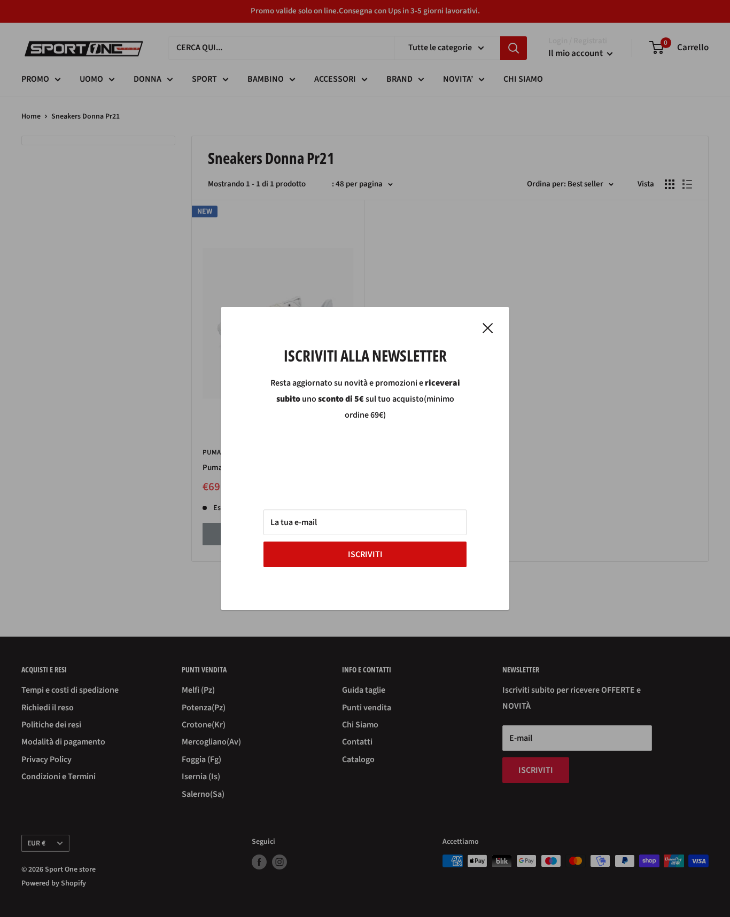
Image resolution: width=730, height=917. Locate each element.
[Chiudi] (488, 328)
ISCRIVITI (365, 554)
